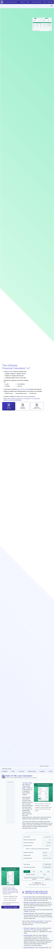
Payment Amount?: (28, 845)
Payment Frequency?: (29, 852)
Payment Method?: (28, 858)
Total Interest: (27, 864)
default (5, 771)
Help (48, 871)
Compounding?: (27, 855)
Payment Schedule (30, 874)
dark (13, 771)
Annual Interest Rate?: (29, 842)
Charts (44, 874)
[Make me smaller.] (32, 883)
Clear (34, 871)
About (44, 2)
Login (51, 5)
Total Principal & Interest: (29, 867)
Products (22, 2)
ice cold (21, 771)
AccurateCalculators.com (10, 2)
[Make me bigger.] (42, 883)
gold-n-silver (32, 771)
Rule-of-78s (28, 783)
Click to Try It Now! (10, 907)
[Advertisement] (10, 802)
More (28, 2)
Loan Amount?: (27, 836)
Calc (27, 871)
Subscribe (50, 2)
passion (42, 771)
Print (41, 871)
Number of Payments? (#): (30, 839)
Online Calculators (36, 2)
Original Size (37, 883)
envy (51, 771)
